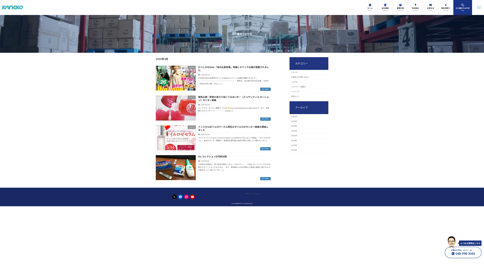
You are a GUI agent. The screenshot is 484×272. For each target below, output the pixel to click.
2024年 (294, 121)
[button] (479, 7)
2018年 (294, 150)
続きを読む (265, 89)
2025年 (294, 116)
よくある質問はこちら (470, 243)
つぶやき (294, 82)
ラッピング (295, 92)
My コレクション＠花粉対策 (212, 156)
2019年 (294, 145)
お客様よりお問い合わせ (300, 77)
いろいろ (294, 72)
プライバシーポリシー (253, 194)
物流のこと (295, 96)
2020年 (294, 140)
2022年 (294, 131)
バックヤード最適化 (298, 87)
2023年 (294, 126)
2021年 (294, 136)
